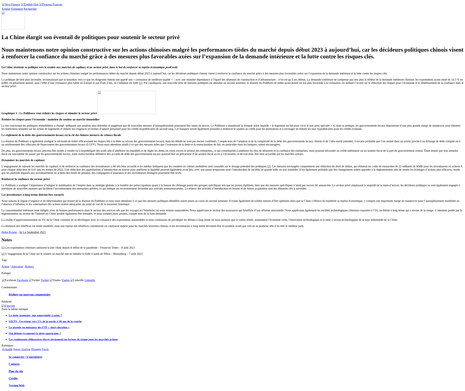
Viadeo (65, 280)
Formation (17, 8)
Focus (45, 349)
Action (5, 266)
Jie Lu (23, 232)
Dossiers (36, 349)
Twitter (45, 280)
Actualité (7, 349)
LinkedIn (89, 280)
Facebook (22, 280)
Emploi (6, 8)
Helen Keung (9, 232)
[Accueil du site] (11, 3)
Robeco (29, 266)
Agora (16, 349)
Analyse (26, 349)
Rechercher (30, 8)
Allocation (17, 266)
